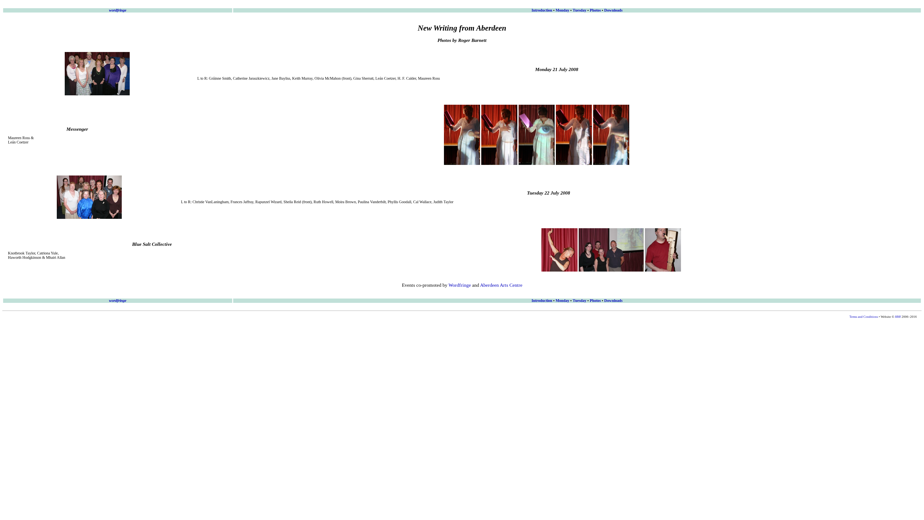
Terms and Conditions (863, 316)
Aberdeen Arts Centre (501, 285)
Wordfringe (460, 285)
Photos (595, 10)
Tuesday (579, 10)
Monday (562, 10)
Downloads (613, 10)
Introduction (542, 10)
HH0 (898, 316)
